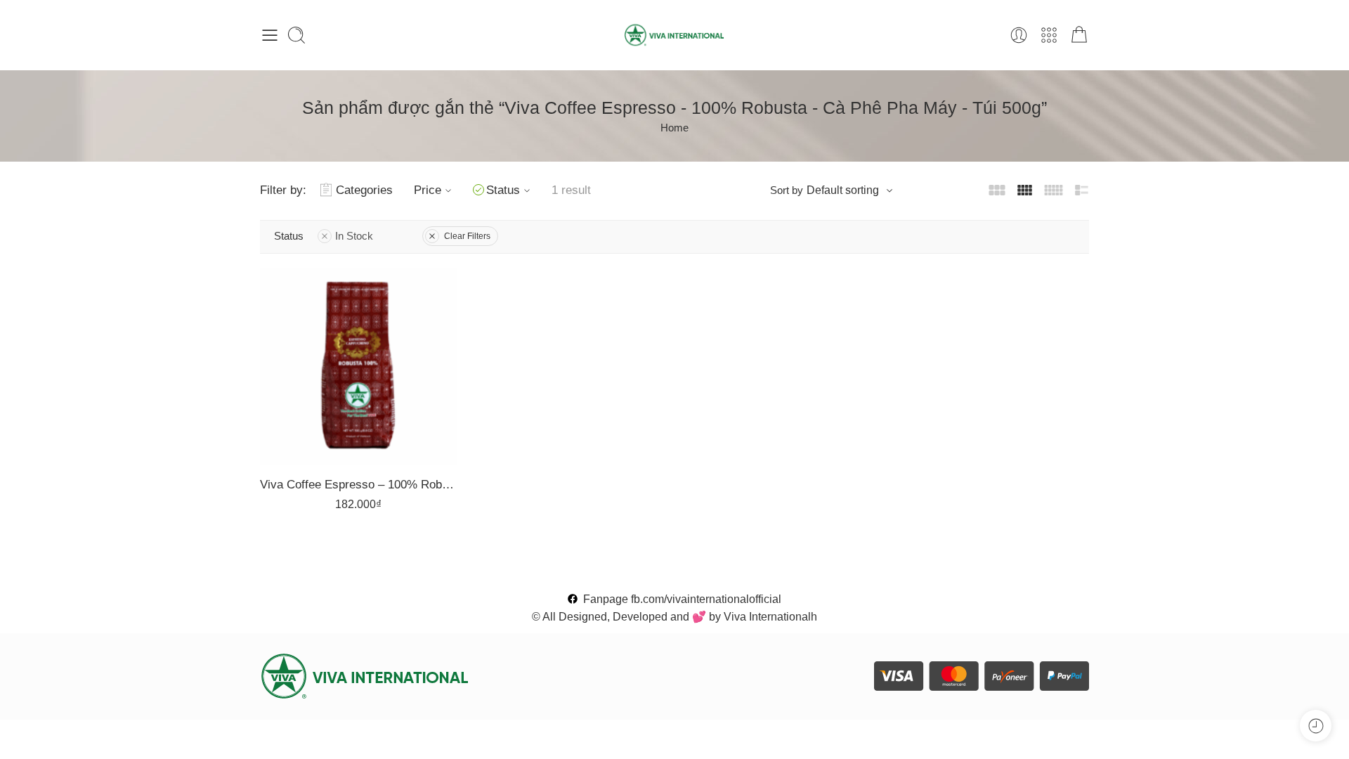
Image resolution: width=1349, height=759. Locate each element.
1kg (309, 356)
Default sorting (843, 190)
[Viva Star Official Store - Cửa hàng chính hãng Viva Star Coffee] (675, 35)
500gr (309, 377)
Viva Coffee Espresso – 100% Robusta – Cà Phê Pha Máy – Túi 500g (358, 484)
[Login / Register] (1019, 35)
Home (674, 128)
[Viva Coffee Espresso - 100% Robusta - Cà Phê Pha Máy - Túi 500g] (358, 366)
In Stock (354, 236)
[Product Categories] (1049, 35)
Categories (364, 190)
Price (427, 190)
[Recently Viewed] (1315, 725)
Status (503, 190)
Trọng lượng (296, 337)
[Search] (296, 35)
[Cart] (1079, 35)
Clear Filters (467, 236)
